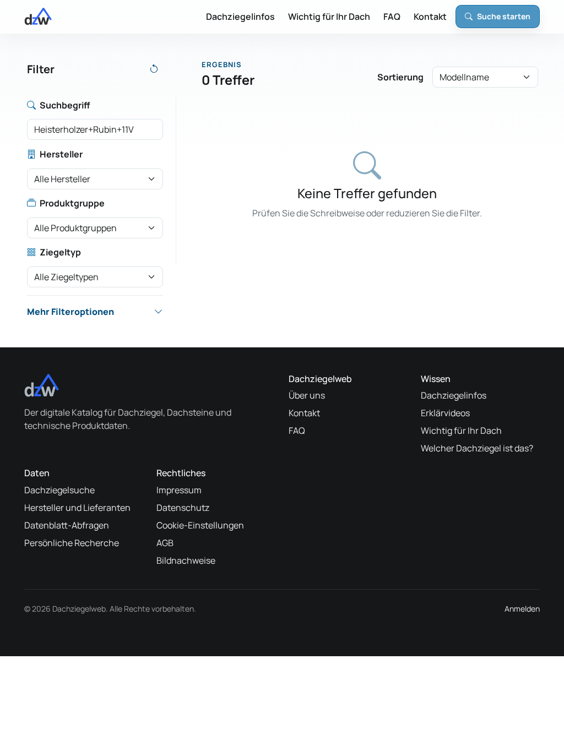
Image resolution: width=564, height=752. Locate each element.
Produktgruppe (72, 203)
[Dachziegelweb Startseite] (38, 16)
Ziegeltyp (60, 252)
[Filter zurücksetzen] (154, 69)
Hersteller (61, 154)
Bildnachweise (185, 560)
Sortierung (400, 77)
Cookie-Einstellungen (200, 525)
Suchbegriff (65, 105)
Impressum (179, 490)
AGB (164, 543)
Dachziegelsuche (59, 490)
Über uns (307, 395)
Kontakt (430, 16)
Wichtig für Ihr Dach (329, 16)
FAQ (391, 16)
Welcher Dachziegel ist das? (477, 448)
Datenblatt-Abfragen (66, 525)
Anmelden (522, 608)
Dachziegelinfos (240, 16)
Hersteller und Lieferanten (77, 508)
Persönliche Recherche (71, 543)
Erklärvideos (445, 413)
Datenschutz (182, 508)
